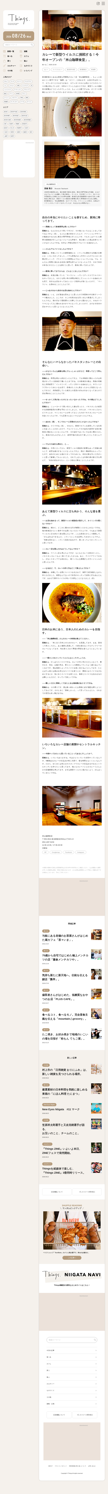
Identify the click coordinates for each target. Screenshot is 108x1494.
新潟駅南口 (83, 69)
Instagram (80, 852)
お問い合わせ (91, 1466)
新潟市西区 (23, 111)
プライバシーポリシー (61, 1466)
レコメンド (28, 70)
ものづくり (28, 66)
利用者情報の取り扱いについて (77, 1466)
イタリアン (15, 97)
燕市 (31, 132)
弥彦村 (11, 123)
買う (9, 61)
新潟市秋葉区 (17, 119)
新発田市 (24, 123)
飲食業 (93, 69)
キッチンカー (14, 101)
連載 (25, 51)
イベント (6, 97)
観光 (5, 93)
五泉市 (26, 128)
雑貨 (27, 97)
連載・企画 (50, 1404)
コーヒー (11, 85)
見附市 (18, 132)
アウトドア (27, 89)
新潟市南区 (16, 115)
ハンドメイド (7, 89)
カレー (46, 69)
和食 (21, 97)
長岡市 (12, 132)
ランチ (12, 81)
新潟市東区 (7, 115)
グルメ (6, 81)
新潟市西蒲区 (27, 119)
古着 (18, 85)
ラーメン (29, 101)
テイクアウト (28, 81)
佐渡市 (12, 136)
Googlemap (56, 852)
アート (11, 93)
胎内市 (6, 128)
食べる (9, 56)
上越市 (6, 136)
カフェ (26, 56)
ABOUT (50, 1466)
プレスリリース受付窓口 (87, 1192)
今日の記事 (50, 1350)
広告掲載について (57, 1192)
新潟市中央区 (14, 111)
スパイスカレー (57, 69)
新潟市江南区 (7, 119)
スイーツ (19, 81)
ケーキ (22, 101)
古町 (5, 123)
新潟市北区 (24, 115)
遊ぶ (25, 61)
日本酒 (17, 93)
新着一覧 (10, 51)
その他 (9, 70)
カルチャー (11, 66)
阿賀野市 (19, 128)
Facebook (68, 852)
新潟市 (6, 111)
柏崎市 (25, 132)
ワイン (24, 93)
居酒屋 (6, 101)
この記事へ (72, 1258)
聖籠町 (17, 123)
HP (45, 852)
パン (5, 85)
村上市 (12, 128)
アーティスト (17, 89)
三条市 (6, 132)
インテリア (25, 85)
